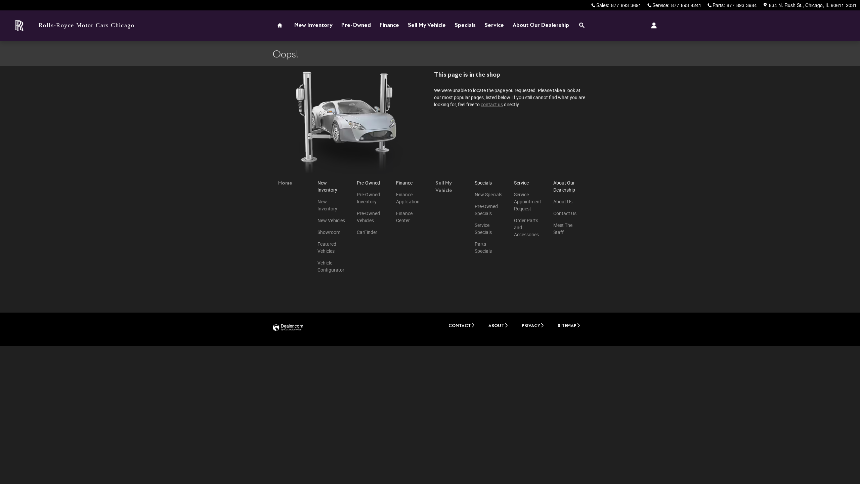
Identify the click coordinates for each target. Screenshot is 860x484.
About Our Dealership (541, 25)
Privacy (531, 326)
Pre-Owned (356, 25)
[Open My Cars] (652, 25)
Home (285, 183)
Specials (465, 25)
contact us (492, 104)
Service (494, 25)
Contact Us (564, 213)
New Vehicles (331, 220)
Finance (389, 25)
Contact (459, 326)
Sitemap (567, 326)
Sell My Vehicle (427, 25)
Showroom (328, 232)
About (496, 326)
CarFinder (367, 232)
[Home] (19, 26)
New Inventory (313, 25)
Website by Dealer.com (288, 327)
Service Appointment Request (527, 201)
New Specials (488, 194)
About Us (562, 201)
